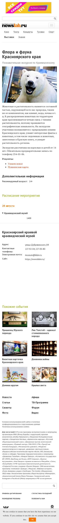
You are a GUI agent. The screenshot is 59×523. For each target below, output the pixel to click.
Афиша (35, 397)
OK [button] (32, 519)
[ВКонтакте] (26, 507)
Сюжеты (6, 407)
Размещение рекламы (11, 499)
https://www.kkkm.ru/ (35, 259)
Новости (7, 397)
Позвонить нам (38, 499)
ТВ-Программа (40, 402)
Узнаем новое (15, 163)
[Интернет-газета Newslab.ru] (14, 25)
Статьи (6, 402)
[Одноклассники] (53, 507)
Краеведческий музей (16, 213)
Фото (5, 412)
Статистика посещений (42, 493)
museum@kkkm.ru (33, 255)
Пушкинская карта (18, 167)
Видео (35, 412)
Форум (35, 407)
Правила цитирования (11, 493)
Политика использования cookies (15, 427)
